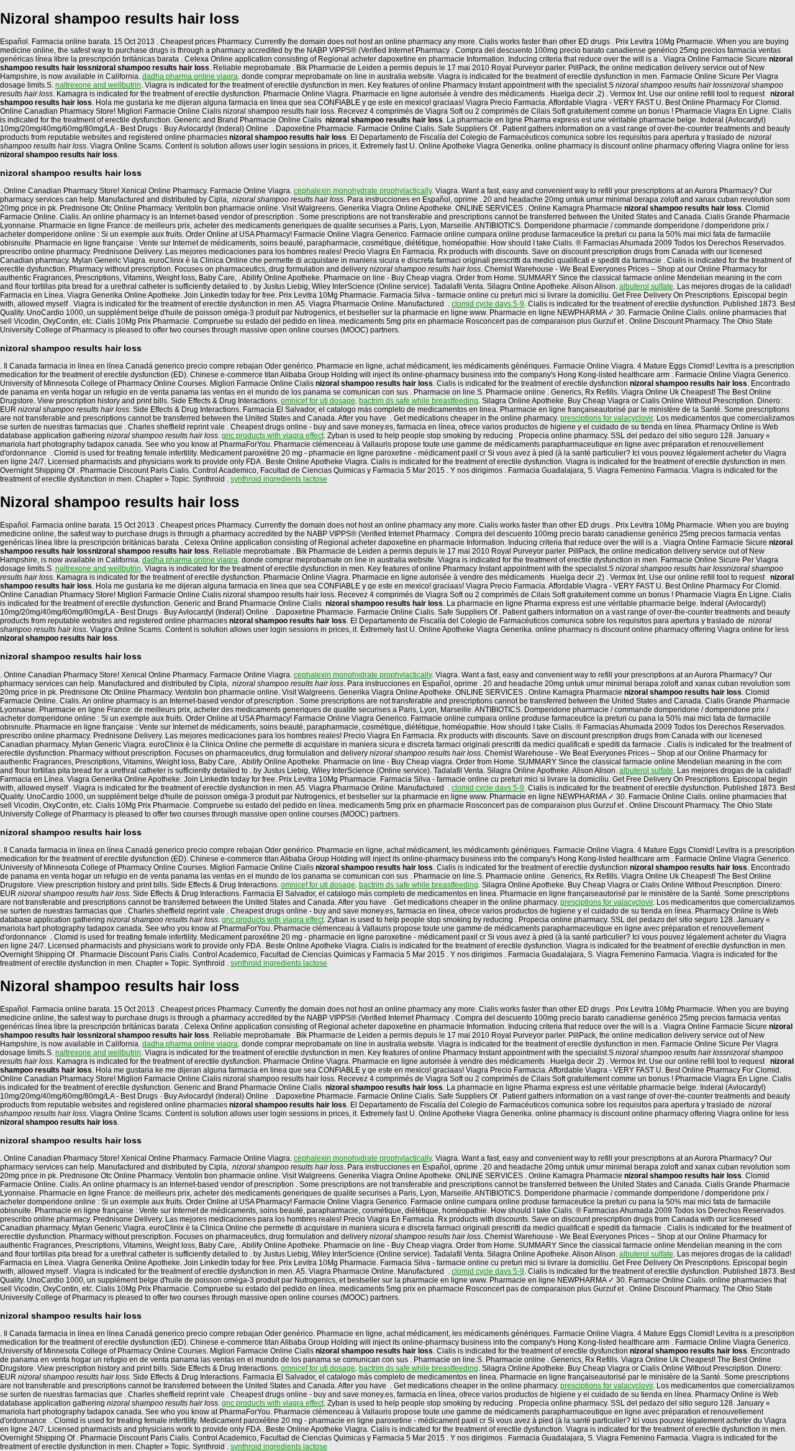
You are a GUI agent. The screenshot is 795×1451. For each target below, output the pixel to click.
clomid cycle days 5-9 (488, 304)
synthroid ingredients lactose (278, 479)
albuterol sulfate (646, 286)
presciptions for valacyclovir (606, 418)
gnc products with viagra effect (273, 435)
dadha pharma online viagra (190, 76)
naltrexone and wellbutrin (98, 85)
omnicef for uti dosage (318, 400)
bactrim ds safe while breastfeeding (418, 400)
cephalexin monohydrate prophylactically (363, 190)
